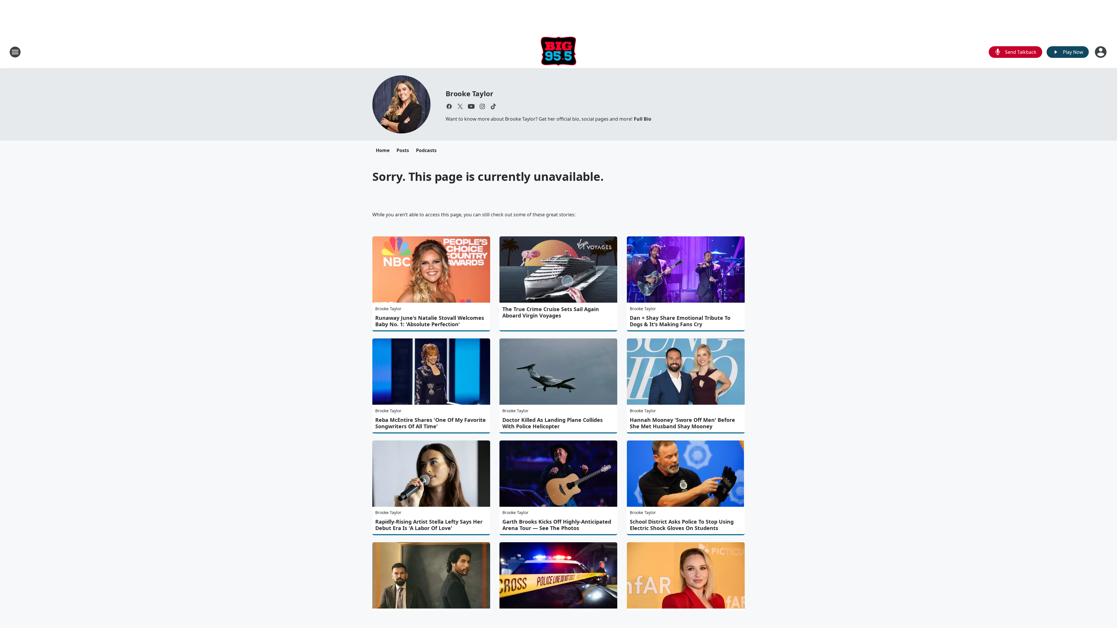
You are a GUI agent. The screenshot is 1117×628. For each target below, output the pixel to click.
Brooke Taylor (469, 93)
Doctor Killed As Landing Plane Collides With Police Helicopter (552, 423)
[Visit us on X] (460, 106)
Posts (402, 150)
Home (382, 150)
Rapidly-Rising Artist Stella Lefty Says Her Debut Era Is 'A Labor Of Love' (429, 524)
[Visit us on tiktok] (493, 106)
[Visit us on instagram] (482, 106)
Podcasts (426, 150)
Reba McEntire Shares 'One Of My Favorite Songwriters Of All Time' (430, 423)
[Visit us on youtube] (471, 106)
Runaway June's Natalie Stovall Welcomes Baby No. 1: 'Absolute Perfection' (429, 321)
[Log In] (1101, 52)
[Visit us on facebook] (449, 106)
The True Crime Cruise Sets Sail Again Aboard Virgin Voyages (550, 312)
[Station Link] (559, 52)
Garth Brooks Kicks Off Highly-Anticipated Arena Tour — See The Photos (556, 524)
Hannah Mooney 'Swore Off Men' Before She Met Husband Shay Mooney (682, 423)
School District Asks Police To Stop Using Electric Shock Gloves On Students (682, 524)
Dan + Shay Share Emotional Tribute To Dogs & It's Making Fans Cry (680, 321)
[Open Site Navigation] (15, 52)
